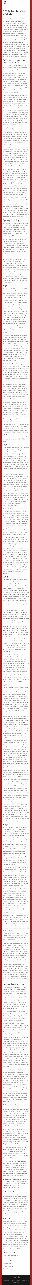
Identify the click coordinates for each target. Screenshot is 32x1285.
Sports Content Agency (10, 1269)
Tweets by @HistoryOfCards (11, 1255)
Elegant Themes (16, 1280)
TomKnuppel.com (8, 1266)
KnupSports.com (8, 1263)
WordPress (16, 1282)
